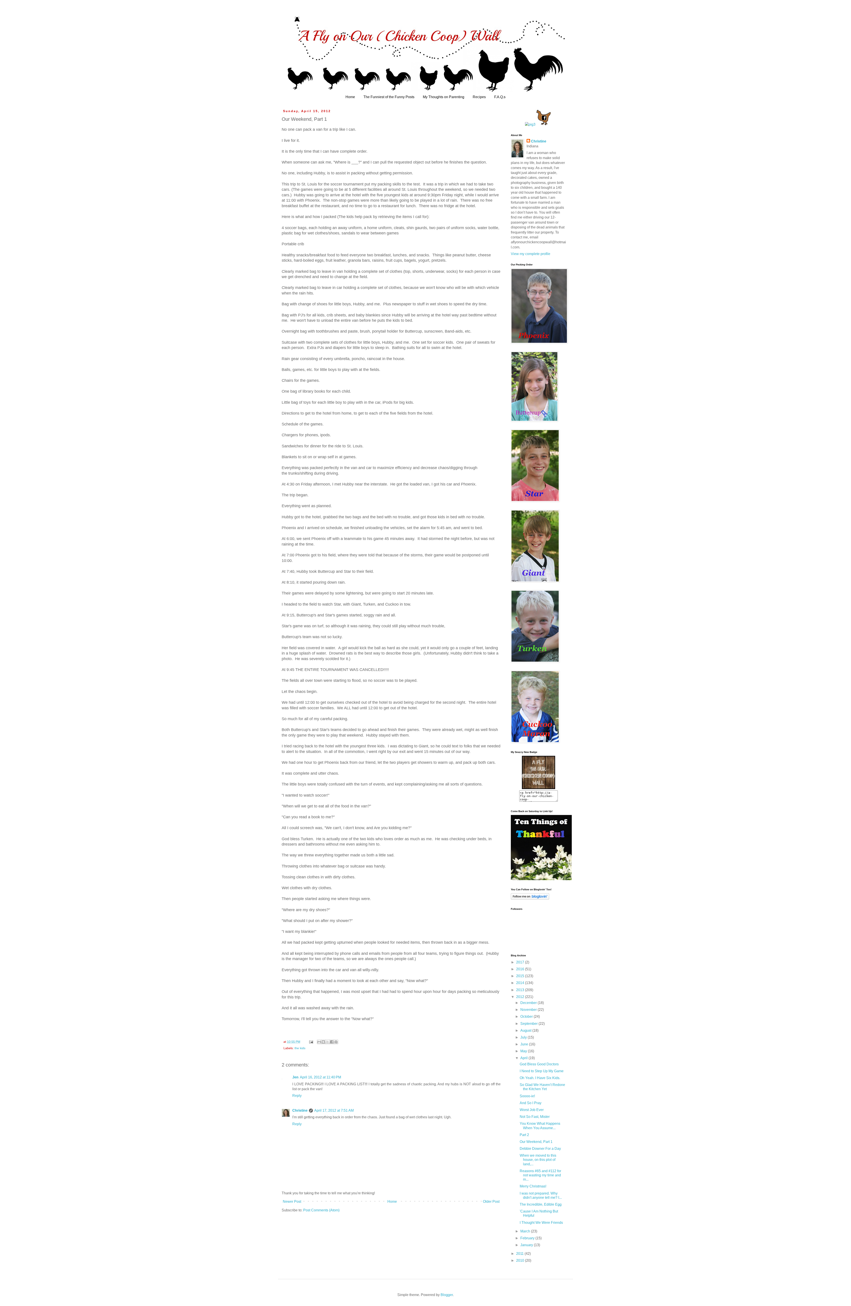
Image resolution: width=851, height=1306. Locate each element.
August (526, 1030)
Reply (297, 1095)
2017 (520, 962)
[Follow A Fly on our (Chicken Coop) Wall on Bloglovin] (530, 898)
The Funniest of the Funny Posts (388, 97)
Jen (295, 1077)
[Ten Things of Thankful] (541, 879)
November (529, 1010)
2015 (520, 976)
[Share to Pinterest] (336, 1042)
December (529, 1003)
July (524, 1037)
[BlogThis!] (323, 1042)
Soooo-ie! (527, 1096)
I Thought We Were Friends (541, 1222)
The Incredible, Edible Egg (541, 1204)
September (529, 1023)
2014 (520, 983)
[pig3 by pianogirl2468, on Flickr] (530, 124)
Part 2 (524, 1135)
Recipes (479, 97)
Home (350, 97)
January (527, 1245)
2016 (520, 969)
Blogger (447, 1295)
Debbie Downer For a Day (540, 1148)
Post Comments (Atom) (321, 1210)
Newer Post (292, 1201)
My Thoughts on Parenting (443, 97)
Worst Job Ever (532, 1110)
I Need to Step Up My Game (542, 1071)
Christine (300, 1110)
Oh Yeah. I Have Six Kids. (540, 1078)
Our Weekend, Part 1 (536, 1142)
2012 (520, 997)
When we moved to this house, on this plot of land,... (538, 1160)
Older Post (491, 1201)
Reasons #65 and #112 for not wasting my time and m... (540, 1175)
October (527, 1016)
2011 (520, 1253)
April (524, 1058)
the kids (300, 1048)
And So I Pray (530, 1103)
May (524, 1051)
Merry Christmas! (533, 1186)
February (527, 1238)
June (524, 1044)
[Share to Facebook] (332, 1042)
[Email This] (319, 1042)
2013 (520, 990)
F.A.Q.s (500, 97)
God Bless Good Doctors (539, 1064)
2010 (520, 1260)
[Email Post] (311, 1041)
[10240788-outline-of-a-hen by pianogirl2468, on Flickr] (543, 124)
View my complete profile (530, 254)
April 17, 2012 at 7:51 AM (334, 1110)
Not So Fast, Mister (535, 1117)
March (525, 1231)
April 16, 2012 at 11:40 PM (320, 1077)
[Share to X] (327, 1042)
